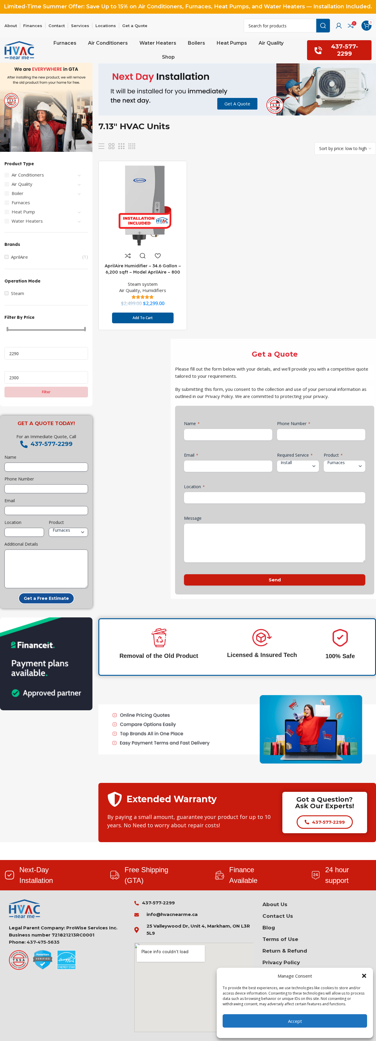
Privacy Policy (281, 962)
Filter (46, 391)
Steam (17, 293)
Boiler (17, 193)
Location (12, 522)
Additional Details (21, 544)
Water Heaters (27, 221)
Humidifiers (154, 290)
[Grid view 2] (111, 146)
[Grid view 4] (131, 146)
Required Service (295, 455)
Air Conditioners (28, 175)
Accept (295, 1021)
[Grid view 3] (121, 146)
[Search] (323, 25)
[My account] (339, 26)
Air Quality (22, 184)
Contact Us (277, 916)
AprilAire (19, 257)
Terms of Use (280, 939)
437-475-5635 (43, 942)
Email (9, 500)
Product (56, 522)
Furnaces (21, 202)
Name (10, 457)
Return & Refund (284, 951)
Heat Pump (23, 212)
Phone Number (19, 479)
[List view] (101, 146)
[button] (364, 976)
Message (193, 518)
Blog (268, 928)
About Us (274, 904)
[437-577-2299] (24, 444)
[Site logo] (19, 50)
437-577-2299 (344, 50)
